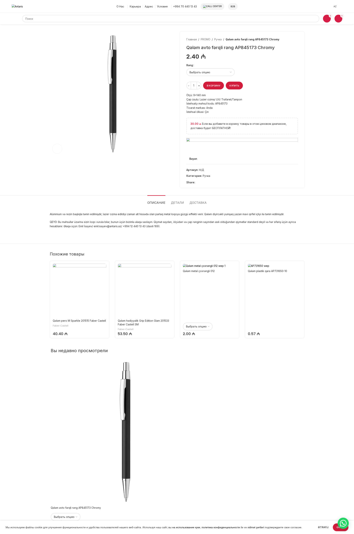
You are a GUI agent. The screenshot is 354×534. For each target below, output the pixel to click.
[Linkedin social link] (215, 182)
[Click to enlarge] (57, 148)
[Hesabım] (341, 6)
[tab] (156, 201)
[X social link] (202, 182)
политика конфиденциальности (221, 527)
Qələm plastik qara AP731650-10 (267, 271)
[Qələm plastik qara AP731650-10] (274, 266)
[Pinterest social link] (210, 182)
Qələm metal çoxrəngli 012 (199, 271)
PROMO (205, 39)
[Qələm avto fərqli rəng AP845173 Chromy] (125, 432)
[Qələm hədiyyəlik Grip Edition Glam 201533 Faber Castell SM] (144, 290)
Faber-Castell (60, 325)
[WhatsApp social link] (219, 182)
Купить (234, 85)
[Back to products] (291, 39)
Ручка (218, 39)
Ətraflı (323, 527)
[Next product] (295, 39)
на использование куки (186, 527)
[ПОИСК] (315, 18)
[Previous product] (287, 39)
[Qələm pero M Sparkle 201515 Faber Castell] (79, 290)
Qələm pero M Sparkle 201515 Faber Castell (79, 320)
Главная (191, 39)
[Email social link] (206, 182)
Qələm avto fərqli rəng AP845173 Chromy (76, 507)
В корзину (213, 85)
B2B (233, 6)
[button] (343, 523)
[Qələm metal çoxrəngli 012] (209, 266)
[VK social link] (224, 182)
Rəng (189, 65)
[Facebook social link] (197, 182)
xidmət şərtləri (256, 527)
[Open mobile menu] (17, 18)
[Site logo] (17, 6)
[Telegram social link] (228, 182)
